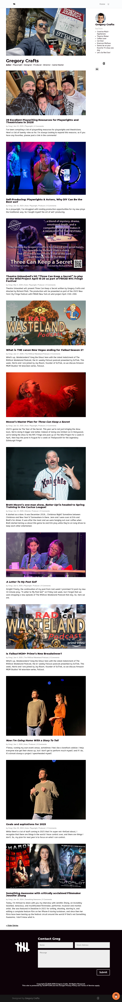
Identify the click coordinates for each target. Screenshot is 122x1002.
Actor (27, 206)
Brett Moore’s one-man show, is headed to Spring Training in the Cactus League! (45, 506)
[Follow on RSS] (104, 69)
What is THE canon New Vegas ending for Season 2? (45, 350)
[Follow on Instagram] (111, 63)
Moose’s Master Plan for (38, 421)
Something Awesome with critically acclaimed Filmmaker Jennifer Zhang (43, 894)
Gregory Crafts (32, 998)
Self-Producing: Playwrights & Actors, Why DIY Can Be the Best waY (44, 200)
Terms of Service (87, 985)
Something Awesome (33, 899)
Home (102, 4)
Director (28, 511)
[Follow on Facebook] (97, 63)
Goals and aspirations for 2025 (26, 824)
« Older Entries (12, 926)
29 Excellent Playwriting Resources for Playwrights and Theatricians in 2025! (42, 121)
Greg (10, 126)
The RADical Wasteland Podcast (37, 354)
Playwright (29, 126)
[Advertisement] (104, 110)
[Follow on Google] (97, 69)
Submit (103, 972)
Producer (41, 206)
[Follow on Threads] (104, 63)
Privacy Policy (71, 985)
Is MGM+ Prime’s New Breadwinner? (34, 653)
